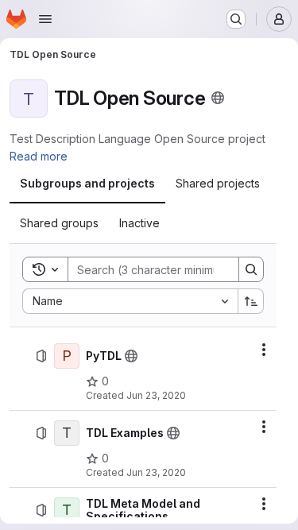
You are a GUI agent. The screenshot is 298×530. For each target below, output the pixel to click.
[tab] (87, 183)
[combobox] (130, 301)
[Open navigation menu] (45, 19)
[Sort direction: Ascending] (251, 301)
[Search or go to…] (236, 19)
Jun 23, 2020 (156, 395)
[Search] (251, 269)
